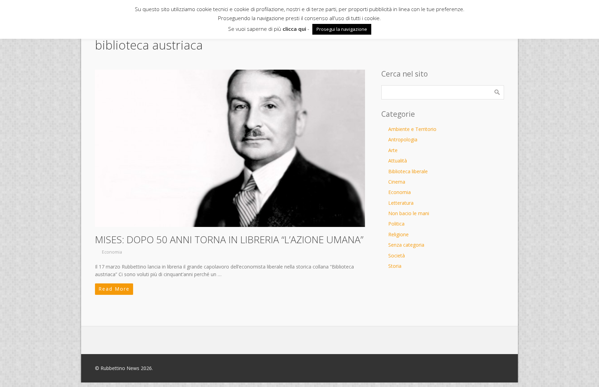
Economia (112, 252)
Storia (394, 266)
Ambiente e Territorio (412, 129)
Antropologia (402, 139)
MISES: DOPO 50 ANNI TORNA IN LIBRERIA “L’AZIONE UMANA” (229, 239)
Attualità (397, 160)
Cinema (396, 181)
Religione (398, 234)
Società (396, 255)
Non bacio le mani (408, 213)
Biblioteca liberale (408, 171)
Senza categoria (406, 244)
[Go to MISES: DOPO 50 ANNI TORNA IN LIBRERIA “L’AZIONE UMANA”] (230, 148)
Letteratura (401, 203)
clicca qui (294, 28)
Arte (393, 150)
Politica (396, 223)
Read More (114, 288)
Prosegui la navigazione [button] (341, 29)
